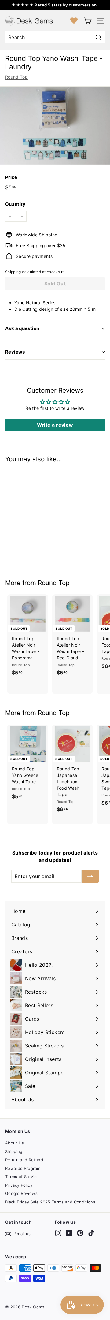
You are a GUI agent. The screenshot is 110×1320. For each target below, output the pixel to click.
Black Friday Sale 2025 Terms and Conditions (50, 1201)
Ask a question (22, 328)
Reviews (15, 352)
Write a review (55, 425)
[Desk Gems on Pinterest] (80, 1233)
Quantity (15, 204)
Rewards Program (22, 1168)
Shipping (13, 271)
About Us (14, 1142)
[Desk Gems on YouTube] (69, 1233)
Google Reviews (21, 1193)
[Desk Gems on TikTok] (91, 1233)
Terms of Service (22, 1176)
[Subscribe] (90, 876)
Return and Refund (24, 1159)
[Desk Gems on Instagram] (58, 1233)
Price (11, 177)
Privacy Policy (18, 1185)
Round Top (16, 77)
